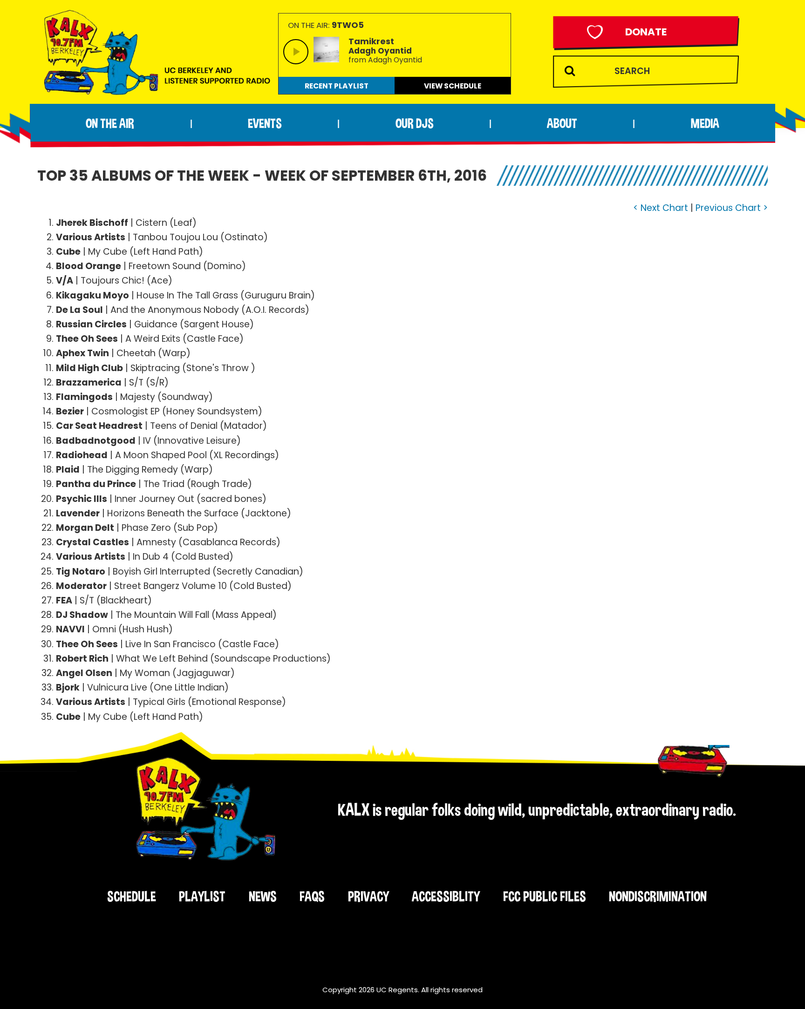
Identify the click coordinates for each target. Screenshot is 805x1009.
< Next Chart (660, 208)
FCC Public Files (544, 896)
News (263, 896)
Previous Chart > (732, 208)
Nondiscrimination (658, 896)
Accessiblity (446, 896)
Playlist (202, 896)
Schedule (131, 896)
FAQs (312, 896)
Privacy (368, 896)
